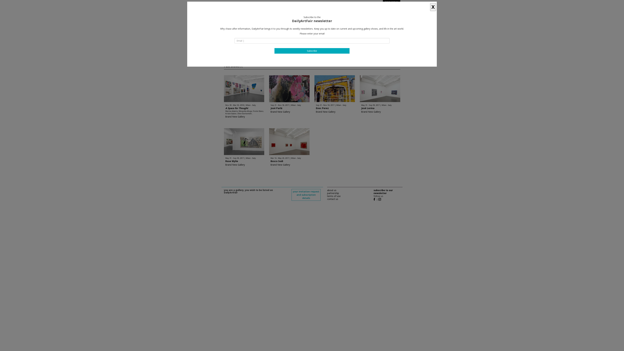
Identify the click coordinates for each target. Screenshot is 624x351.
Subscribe (312, 50)
